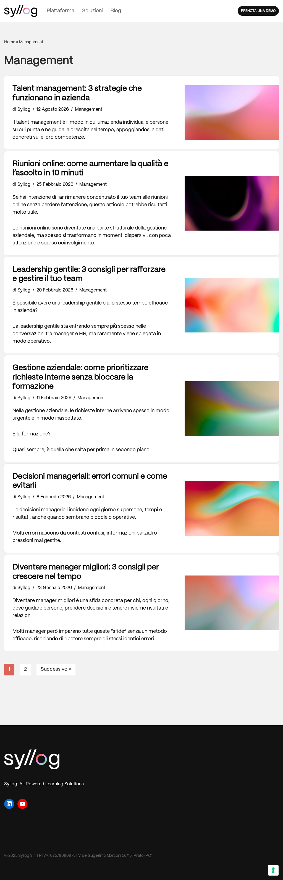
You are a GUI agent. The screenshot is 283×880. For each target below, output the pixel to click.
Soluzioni (92, 11)
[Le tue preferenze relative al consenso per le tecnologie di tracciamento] (273, 870)
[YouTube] (22, 804)
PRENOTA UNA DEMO (258, 10)
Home (9, 42)
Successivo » (56, 669)
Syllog (23, 109)
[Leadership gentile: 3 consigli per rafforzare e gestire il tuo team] (232, 305)
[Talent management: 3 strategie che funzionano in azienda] (232, 112)
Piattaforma (60, 11)
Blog (116, 11)
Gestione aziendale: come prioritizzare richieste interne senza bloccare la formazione (80, 377)
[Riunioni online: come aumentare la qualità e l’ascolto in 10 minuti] (232, 203)
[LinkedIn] (9, 804)
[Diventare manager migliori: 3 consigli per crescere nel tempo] (232, 603)
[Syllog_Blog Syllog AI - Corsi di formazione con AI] (20, 11)
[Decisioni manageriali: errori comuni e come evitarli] (232, 508)
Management (88, 109)
